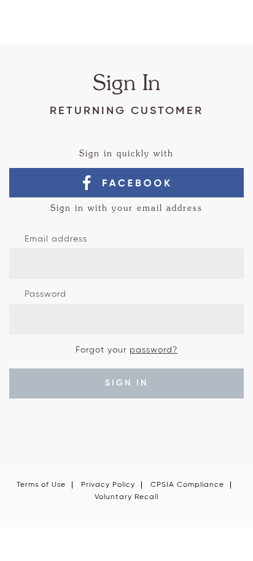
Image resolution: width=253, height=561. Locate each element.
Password (45, 294)
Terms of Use (41, 485)
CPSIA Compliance (187, 485)
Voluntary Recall (126, 497)
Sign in (126, 383)
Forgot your (126, 350)
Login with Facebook (126, 182)
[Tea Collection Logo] (126, 26)
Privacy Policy (108, 485)
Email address (56, 239)
